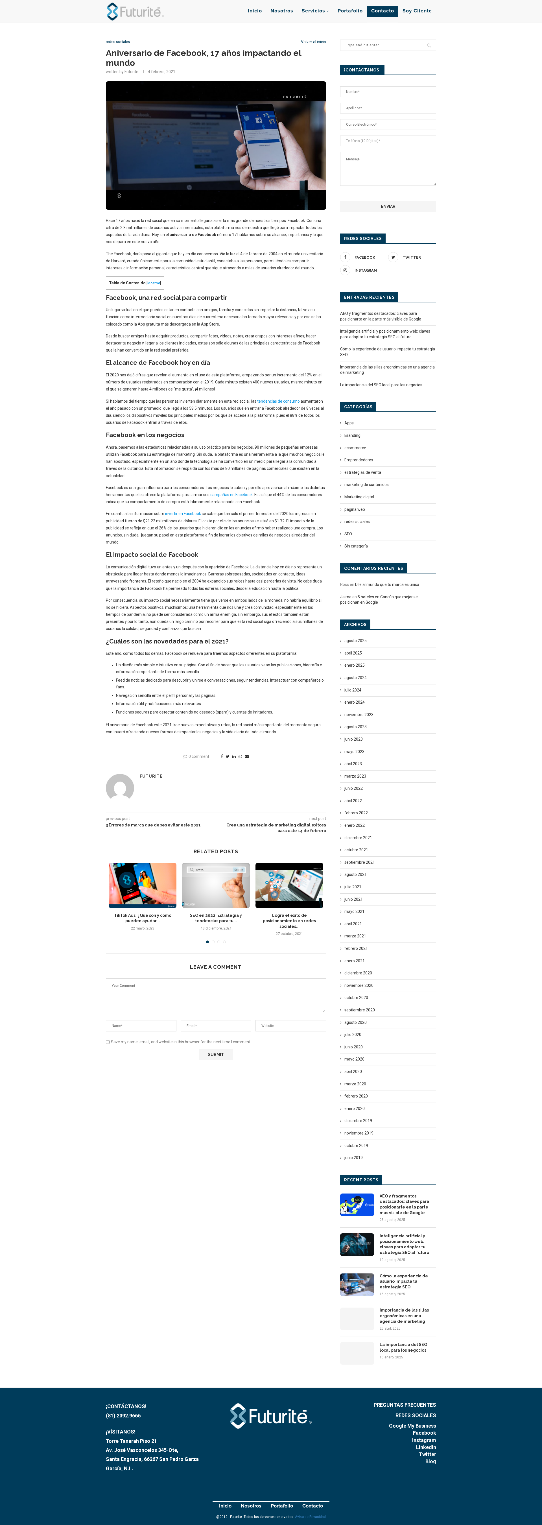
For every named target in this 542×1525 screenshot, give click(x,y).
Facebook (424, 1433)
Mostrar (153, 283)
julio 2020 (352, 1034)
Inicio (255, 11)
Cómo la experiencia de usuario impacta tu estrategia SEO (404, 1281)
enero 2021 (354, 961)
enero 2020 (354, 1108)
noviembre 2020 (358, 985)
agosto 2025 (355, 640)
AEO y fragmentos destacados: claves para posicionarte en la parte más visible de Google (404, 1204)
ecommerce (355, 448)
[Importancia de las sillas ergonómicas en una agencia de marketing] (357, 1319)
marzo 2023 (355, 776)
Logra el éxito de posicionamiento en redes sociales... (289, 921)
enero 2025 (354, 665)
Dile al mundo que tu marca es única (387, 584)
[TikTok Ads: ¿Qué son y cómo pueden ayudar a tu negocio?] (142, 885)
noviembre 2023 (358, 714)
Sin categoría (356, 546)
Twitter (427, 1454)
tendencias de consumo (278, 401)
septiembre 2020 (359, 1010)
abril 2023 (353, 764)
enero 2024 (354, 702)
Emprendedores (358, 460)
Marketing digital (359, 497)
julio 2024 (352, 690)
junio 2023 (353, 739)
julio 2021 (352, 887)
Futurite (151, 776)
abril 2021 (353, 924)
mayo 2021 (354, 911)
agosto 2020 (355, 1022)
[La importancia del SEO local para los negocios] (357, 1353)
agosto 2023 (355, 727)
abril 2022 (353, 801)
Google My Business (412, 1426)
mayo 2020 (354, 1059)
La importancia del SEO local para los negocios (381, 385)
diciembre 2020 (358, 973)
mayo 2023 (354, 751)
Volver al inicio (313, 42)
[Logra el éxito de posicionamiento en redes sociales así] (289, 885)
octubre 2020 (356, 997)
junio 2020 (353, 1047)
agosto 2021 (355, 874)
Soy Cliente (417, 11)
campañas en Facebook (231, 494)
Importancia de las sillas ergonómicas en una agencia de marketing (404, 1315)
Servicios (313, 11)
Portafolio (350, 11)
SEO (348, 534)
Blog (430, 1461)
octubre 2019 (356, 1145)
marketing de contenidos (366, 484)
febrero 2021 (356, 948)
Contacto (382, 11)
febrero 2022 (356, 813)
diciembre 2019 (358, 1120)
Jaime (345, 597)
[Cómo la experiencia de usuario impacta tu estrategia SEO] (357, 1284)
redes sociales (118, 42)
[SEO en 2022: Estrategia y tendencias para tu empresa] (216, 885)
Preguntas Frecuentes (405, 1405)
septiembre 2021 (359, 862)
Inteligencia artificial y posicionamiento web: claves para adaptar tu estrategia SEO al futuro (404, 1244)
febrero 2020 (356, 1096)
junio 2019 (353, 1157)
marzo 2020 (355, 1084)
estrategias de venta (362, 472)
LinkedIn (426, 1447)
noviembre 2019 (358, 1133)
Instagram (424, 1440)
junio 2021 (353, 899)
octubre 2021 (356, 850)
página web (354, 509)
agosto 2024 (355, 677)
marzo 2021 (355, 936)
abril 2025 (353, 653)
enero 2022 (354, 825)
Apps (349, 423)
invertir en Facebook (183, 513)
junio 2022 (353, 788)
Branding (352, 435)
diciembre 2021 (358, 837)
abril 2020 (353, 1071)
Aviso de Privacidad (310, 1517)
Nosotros (281, 11)
